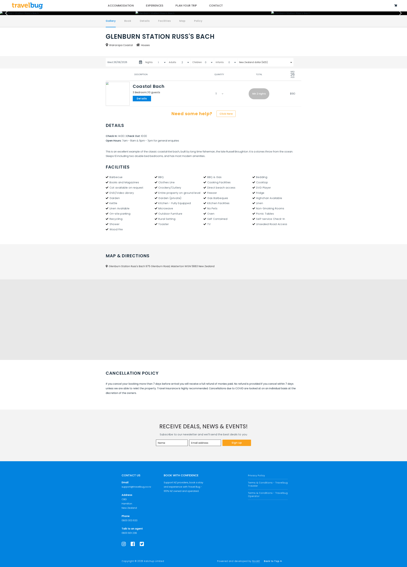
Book (127, 21)
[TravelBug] (27, 5)
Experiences (154, 5)
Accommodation (121, 5)
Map (182, 21)
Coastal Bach (149, 86)
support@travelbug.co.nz (136, 486)
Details (145, 21)
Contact (216, 5)
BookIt (256, 561)
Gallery (111, 21)
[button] (259, 93)
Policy (198, 21)
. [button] (151, 98)
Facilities (164, 21)
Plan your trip (186, 5)
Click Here (226, 113)
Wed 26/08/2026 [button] (117, 62)
